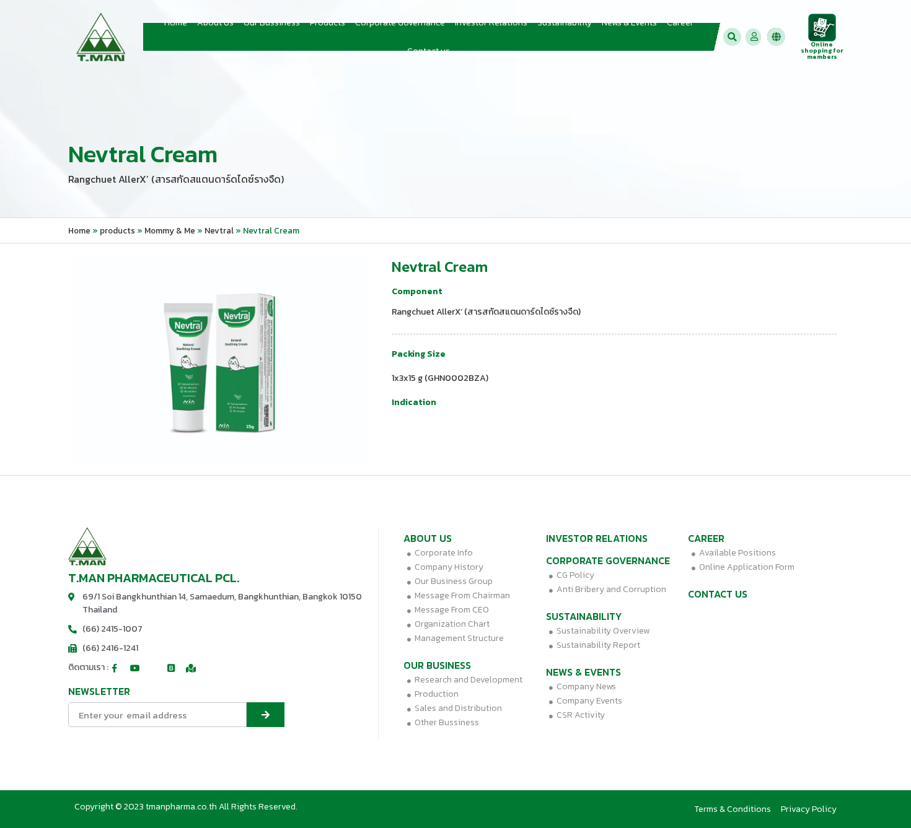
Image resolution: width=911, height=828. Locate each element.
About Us (215, 22)
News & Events (629, 22)
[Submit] (265, 714)
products (117, 230)
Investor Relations (491, 22)
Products (327, 22)
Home (175, 22)
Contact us (428, 51)
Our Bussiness (272, 22)
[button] (732, 37)
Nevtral (219, 230)
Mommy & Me (169, 230)
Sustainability (564, 22)
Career (680, 22)
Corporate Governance (400, 22)
